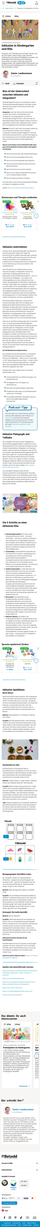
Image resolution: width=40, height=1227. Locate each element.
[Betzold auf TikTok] (21, 1218)
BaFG (19, 1225)
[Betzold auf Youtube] (27, 1218)
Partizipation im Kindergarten (16, 1055)
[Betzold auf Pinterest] (16, 1218)
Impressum (7, 1223)
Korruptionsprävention (9, 1225)
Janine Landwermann (23, 1109)
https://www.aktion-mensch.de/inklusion (20, 188)
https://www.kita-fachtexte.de (12, 995)
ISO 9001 (24, 1185)
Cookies (35, 1225)
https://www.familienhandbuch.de (13, 978)
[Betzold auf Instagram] (10, 1218)
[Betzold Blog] (34, 1218)
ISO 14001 (24, 1181)
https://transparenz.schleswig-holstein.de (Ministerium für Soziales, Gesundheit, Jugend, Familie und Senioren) (20, 973)
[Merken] (15, 210)
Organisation (9, 8)
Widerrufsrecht (31, 1223)
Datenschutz (17, 1223)
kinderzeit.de (9, 418)
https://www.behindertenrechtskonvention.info (17, 991)
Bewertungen (27, 1225)
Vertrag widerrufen (9, 1203)
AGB (23, 1223)
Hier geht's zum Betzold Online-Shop (14, 237)
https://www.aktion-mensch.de (12, 988)
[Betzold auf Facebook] (4, 1218)
